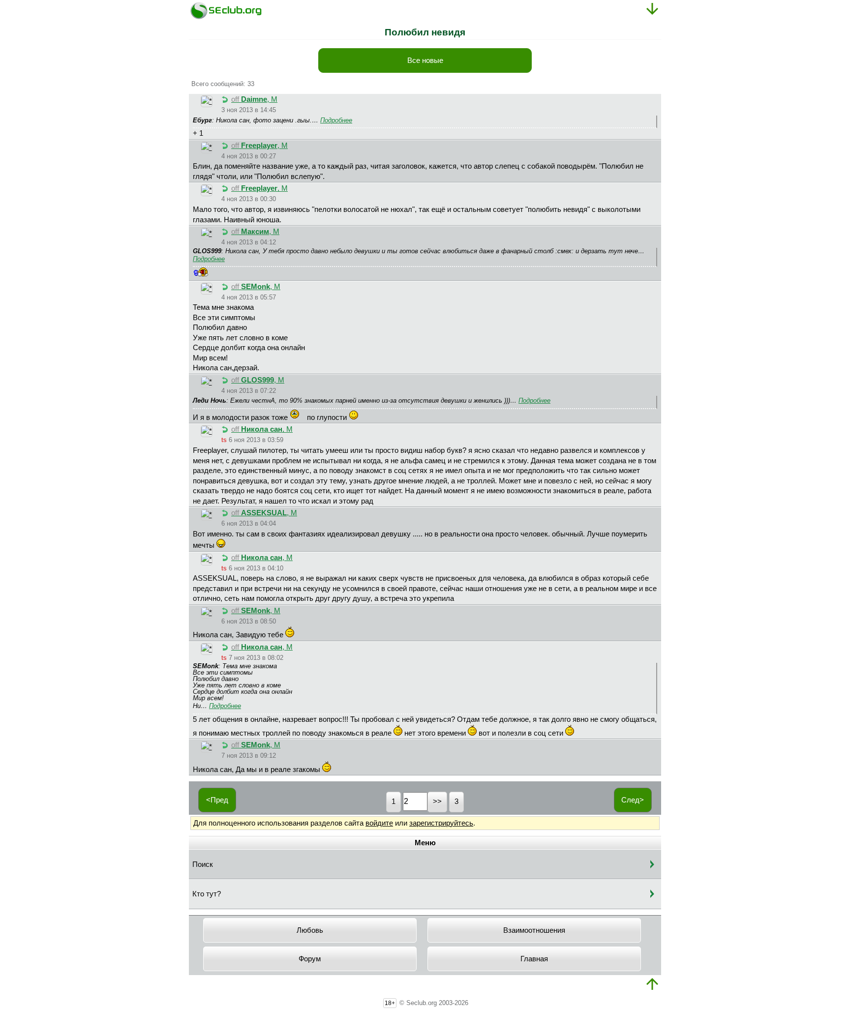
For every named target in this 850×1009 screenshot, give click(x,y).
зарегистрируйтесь (441, 823)
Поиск (202, 864)
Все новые (425, 60)
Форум (310, 959)
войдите (379, 823)
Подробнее (336, 120)
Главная (534, 959)
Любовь (310, 930)
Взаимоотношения (534, 930)
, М (254, 99)
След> (632, 800)
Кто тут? (206, 894)
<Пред (217, 800)
